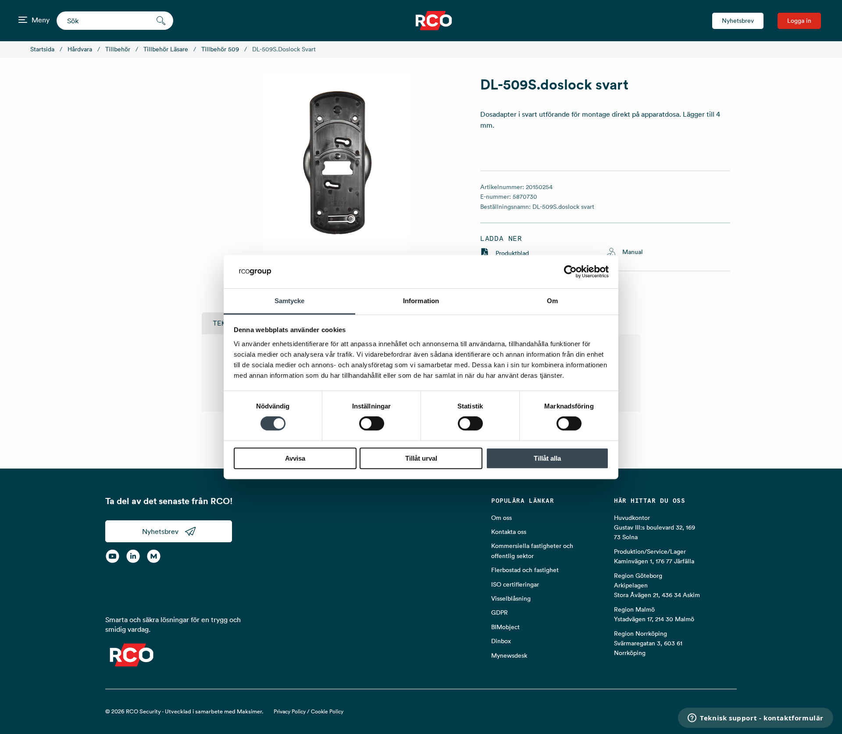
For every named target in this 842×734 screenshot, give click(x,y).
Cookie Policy (327, 711)
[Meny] (23, 20)
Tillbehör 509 (220, 49)
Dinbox (501, 641)
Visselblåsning (511, 598)
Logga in (799, 21)
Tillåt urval (421, 458)
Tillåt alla (547, 458)
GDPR (499, 612)
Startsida (42, 49)
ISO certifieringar (515, 584)
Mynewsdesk (509, 655)
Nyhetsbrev (738, 21)
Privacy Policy (290, 711)
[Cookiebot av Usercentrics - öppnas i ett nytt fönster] (570, 271)
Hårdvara (80, 49)
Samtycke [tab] (290, 301)
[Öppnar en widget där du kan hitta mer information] (755, 719)
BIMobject (505, 627)
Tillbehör (117, 49)
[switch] (371, 423)
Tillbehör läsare (165, 49)
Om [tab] (552, 301)
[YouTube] (112, 556)
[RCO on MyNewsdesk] (153, 556)
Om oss (501, 518)
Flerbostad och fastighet (525, 570)
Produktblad (512, 253)
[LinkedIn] (133, 556)
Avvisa (295, 458)
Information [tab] (421, 301)
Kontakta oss (508, 532)
